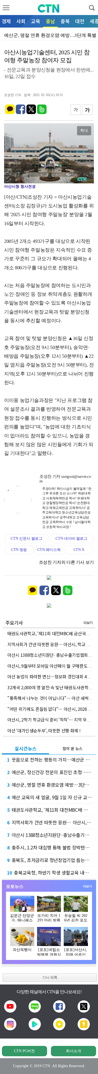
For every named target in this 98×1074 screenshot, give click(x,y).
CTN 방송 (19, 550)
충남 (50, 21)
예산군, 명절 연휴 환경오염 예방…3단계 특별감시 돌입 (50, 784)
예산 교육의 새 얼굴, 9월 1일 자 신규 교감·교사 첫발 (50, 797)
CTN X (79, 550)
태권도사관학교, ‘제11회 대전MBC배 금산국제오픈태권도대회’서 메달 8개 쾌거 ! (50, 809)
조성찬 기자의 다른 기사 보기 (66, 562)
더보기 (88, 622)
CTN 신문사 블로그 (26, 538)
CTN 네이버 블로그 (71, 538)
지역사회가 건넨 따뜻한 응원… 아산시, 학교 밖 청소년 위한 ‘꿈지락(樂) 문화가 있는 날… (50, 822)
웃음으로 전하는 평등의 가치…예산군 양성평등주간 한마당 (50, 759)
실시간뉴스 (25, 748)
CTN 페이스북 (48, 550)
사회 (21, 21)
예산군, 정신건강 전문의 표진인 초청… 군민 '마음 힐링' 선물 (50, 772)
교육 (35, 21)
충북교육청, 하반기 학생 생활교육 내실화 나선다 (50, 872)
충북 (65, 21)
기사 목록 (49, 977)
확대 (84, 130)
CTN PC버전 (24, 1051)
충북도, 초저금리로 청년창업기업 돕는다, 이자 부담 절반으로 (50, 860)
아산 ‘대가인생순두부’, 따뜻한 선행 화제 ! (43, 730)
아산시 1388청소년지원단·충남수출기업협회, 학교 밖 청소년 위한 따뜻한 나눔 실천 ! (50, 834)
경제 (6, 21)
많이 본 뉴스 (72, 748)
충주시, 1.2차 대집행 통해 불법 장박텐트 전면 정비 (50, 847)
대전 (79, 21)
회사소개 (73, 1051)
